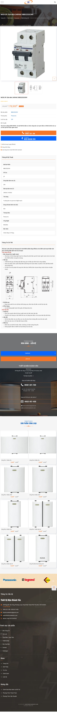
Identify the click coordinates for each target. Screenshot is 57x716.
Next (53, 581)
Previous (4, 581)
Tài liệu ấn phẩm (28, 376)
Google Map (6, 606)
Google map (28, 372)
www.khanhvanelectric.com (29, 408)
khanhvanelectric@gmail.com (29, 405)
